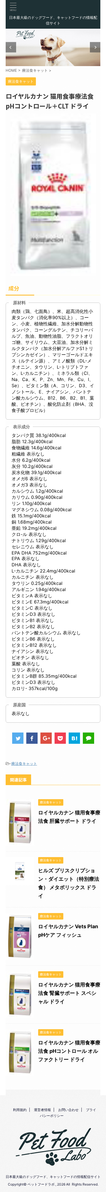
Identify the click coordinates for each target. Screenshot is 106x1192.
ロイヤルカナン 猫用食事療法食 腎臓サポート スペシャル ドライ (69, 993)
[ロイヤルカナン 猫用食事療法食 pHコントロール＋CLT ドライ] (74, 738)
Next (95, 47)
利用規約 (20, 1110)
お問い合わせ (68, 1110)
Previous (11, 47)
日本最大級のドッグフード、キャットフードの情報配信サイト (53, 1177)
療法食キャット (24, 763)
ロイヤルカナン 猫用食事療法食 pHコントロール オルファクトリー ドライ (69, 1051)
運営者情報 (42, 1110)
